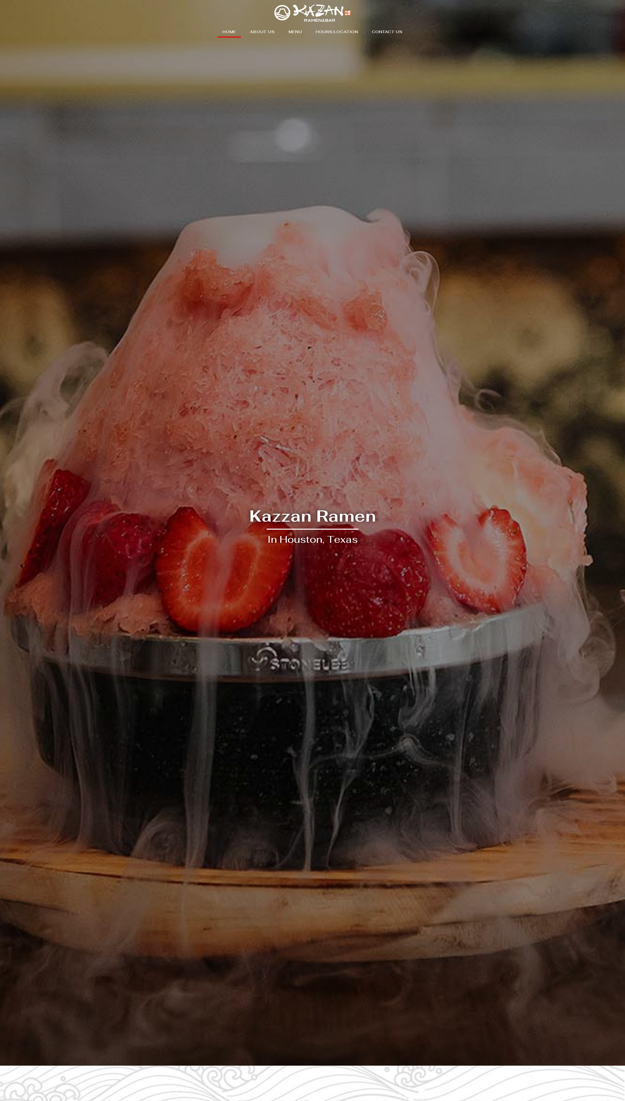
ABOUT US (262, 31)
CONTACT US (387, 31)
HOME (229, 31)
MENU (295, 31)
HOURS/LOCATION (337, 31)
